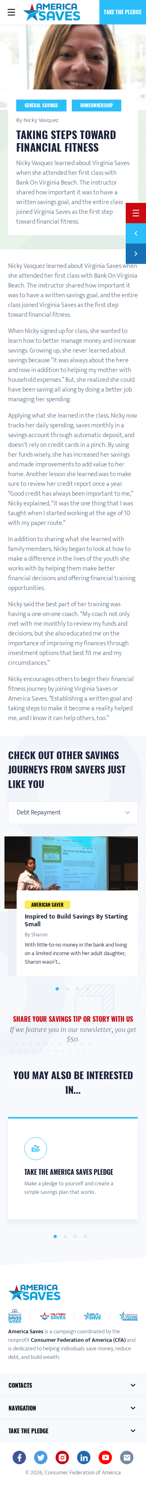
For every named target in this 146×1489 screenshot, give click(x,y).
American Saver (47, 904)
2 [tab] (67, 989)
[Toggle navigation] (11, 12)
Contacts (20, 1385)
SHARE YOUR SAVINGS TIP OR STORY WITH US (73, 1019)
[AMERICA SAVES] (52, 12)
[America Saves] (34, 1292)
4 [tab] (87, 989)
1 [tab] (57, 989)
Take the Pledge (123, 12)
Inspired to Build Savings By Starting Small (76, 920)
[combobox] (73, 812)
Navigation (22, 1408)
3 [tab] (77, 989)
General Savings (41, 105)
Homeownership (96, 105)
